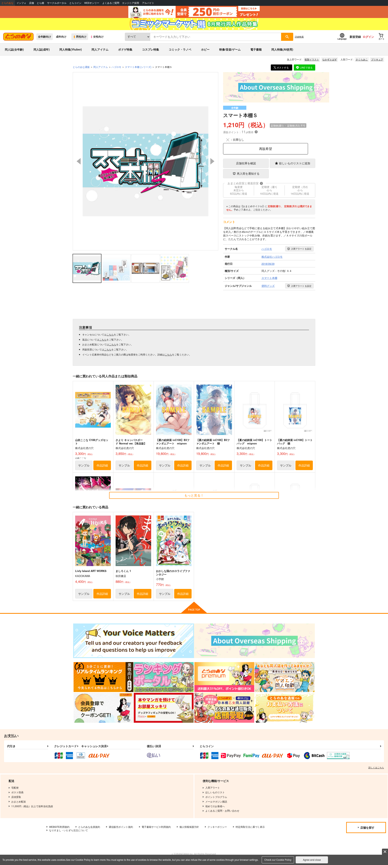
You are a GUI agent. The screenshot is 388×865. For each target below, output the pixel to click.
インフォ (21, 3)
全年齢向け (44, 36)
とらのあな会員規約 (89, 826)
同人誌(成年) (42, 49)
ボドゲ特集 (125, 49)
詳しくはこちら (376, 767)
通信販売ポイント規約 (121, 826)
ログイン (368, 37)
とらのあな (7, 3)
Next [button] (212, 161)
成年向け (61, 36)
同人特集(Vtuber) (70, 49)
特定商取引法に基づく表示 (250, 826)
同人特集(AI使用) (282, 49)
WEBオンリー (91, 3)
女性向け (98, 36)
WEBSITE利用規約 (59, 826)
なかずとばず (329, 59)
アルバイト (148, 3)
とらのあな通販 (81, 67)
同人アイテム (100, 49)
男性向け (81, 36)
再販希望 (265, 148)
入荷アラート (301, 248)
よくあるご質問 (110, 3)
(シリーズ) (138, 67)
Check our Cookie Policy (277, 859)
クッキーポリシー (217, 826)
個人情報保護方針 (189, 826)
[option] (145, 161)
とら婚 (40, 3)
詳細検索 (299, 36)
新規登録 (355, 37)
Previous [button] (79, 161)
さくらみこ (362, 59)
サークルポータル (56, 3)
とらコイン (75, 3)
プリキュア (377, 59)
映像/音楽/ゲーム (230, 49)
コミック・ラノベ (180, 49)
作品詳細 (102, 465)
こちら (110, 334)
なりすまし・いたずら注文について (68, 830)
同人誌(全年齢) (14, 49)
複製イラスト (312, 59)
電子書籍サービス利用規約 (156, 826)
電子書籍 (256, 49)
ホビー (205, 49)
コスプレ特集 (150, 49)
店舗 (31, 3)
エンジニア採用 (130, 3)
